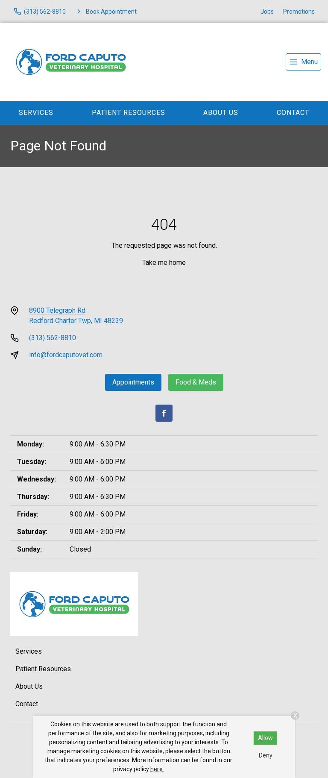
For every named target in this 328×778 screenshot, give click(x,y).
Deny (265, 755)
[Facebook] (164, 413)
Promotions (299, 11)
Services (36, 113)
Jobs (267, 11)
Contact (26, 704)
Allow (265, 737)
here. (157, 769)
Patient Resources (128, 113)
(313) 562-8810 (52, 338)
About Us (220, 113)
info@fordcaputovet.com (65, 355)
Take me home (164, 262)
